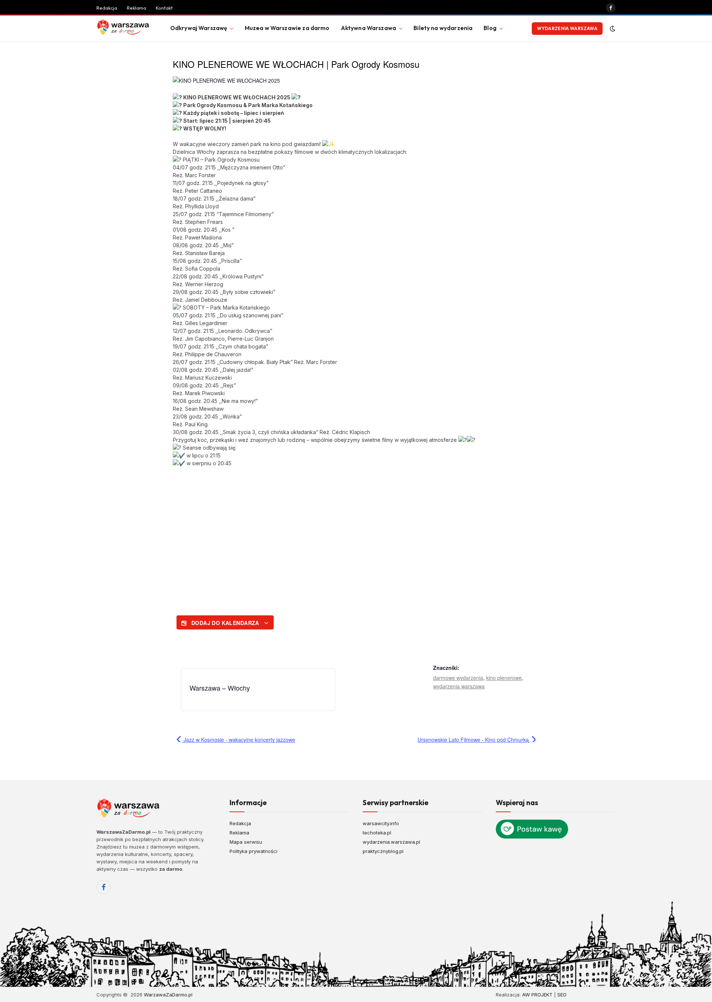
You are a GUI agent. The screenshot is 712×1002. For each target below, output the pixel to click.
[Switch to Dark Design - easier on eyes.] (612, 29)
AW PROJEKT (537, 995)
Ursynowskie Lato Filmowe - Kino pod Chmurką (474, 739)
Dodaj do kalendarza (225, 622)
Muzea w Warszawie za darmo (287, 28)
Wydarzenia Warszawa (567, 28)
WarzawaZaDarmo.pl (168, 995)
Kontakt (164, 8)
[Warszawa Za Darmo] (124, 29)
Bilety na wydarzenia (442, 28)
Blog (490, 28)
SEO (562, 995)
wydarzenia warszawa (459, 686)
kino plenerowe (504, 677)
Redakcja (106, 8)
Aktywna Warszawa (368, 28)
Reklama (136, 8)
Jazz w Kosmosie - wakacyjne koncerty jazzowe (238, 739)
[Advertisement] (356, 530)
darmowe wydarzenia (458, 677)
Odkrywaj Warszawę (198, 28)
